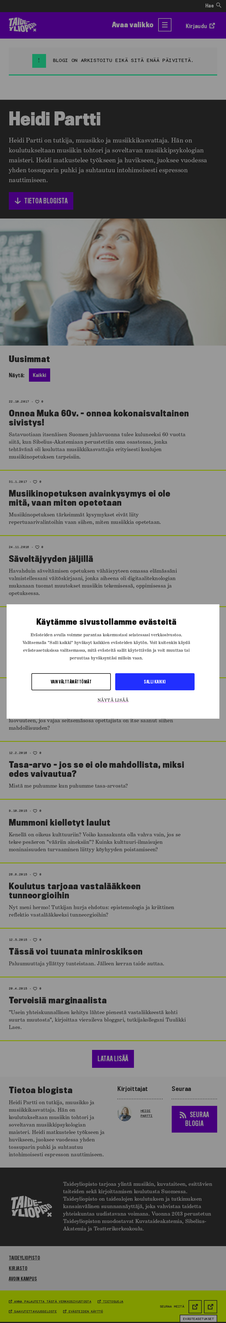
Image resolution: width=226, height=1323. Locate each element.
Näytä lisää (113, 700)
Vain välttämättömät (71, 681)
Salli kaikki (155, 681)
